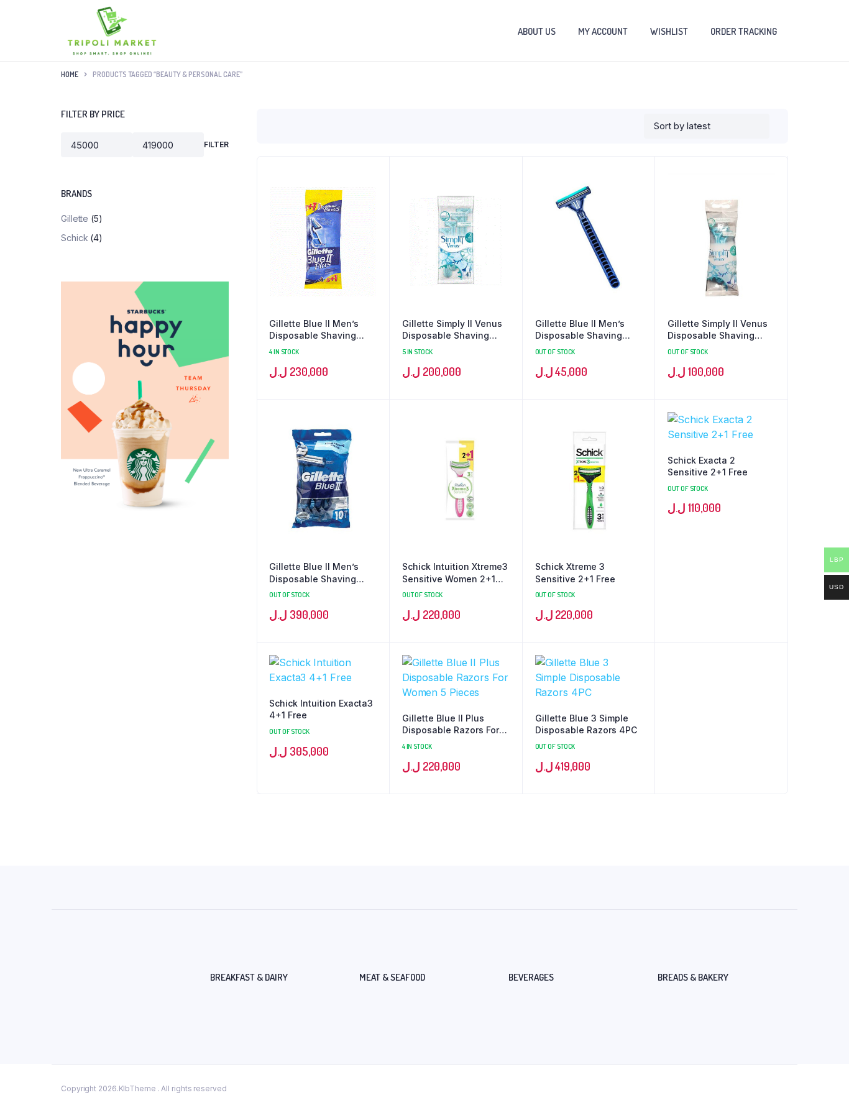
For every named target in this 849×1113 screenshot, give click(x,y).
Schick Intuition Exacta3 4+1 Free (321, 709)
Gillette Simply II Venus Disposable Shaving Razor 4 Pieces (452, 330)
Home (69, 74)
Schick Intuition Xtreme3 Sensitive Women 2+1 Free (455, 573)
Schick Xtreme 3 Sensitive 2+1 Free (575, 572)
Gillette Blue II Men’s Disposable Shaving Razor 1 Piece (580, 330)
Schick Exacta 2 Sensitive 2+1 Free (708, 466)
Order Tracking (743, 31)
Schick (74, 237)
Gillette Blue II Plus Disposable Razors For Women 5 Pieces (450, 724)
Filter (216, 144)
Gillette (74, 218)
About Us (537, 31)
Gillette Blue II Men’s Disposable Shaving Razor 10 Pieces (314, 573)
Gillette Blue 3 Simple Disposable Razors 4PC (586, 724)
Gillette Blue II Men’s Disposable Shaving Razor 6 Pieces (314, 330)
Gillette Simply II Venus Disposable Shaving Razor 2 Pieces (718, 330)
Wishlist (669, 31)
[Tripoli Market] (112, 31)
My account (603, 31)
